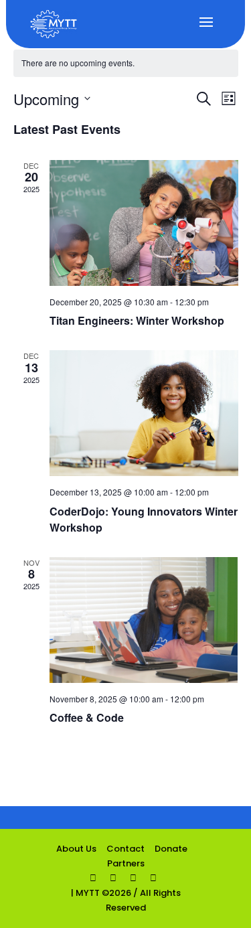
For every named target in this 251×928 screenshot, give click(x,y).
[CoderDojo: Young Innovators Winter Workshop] (144, 413)
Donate (171, 848)
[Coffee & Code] (144, 620)
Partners (126, 863)
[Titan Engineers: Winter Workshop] (144, 223)
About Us (76, 848)
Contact (125, 848)
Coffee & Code (87, 717)
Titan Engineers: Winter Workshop (137, 320)
